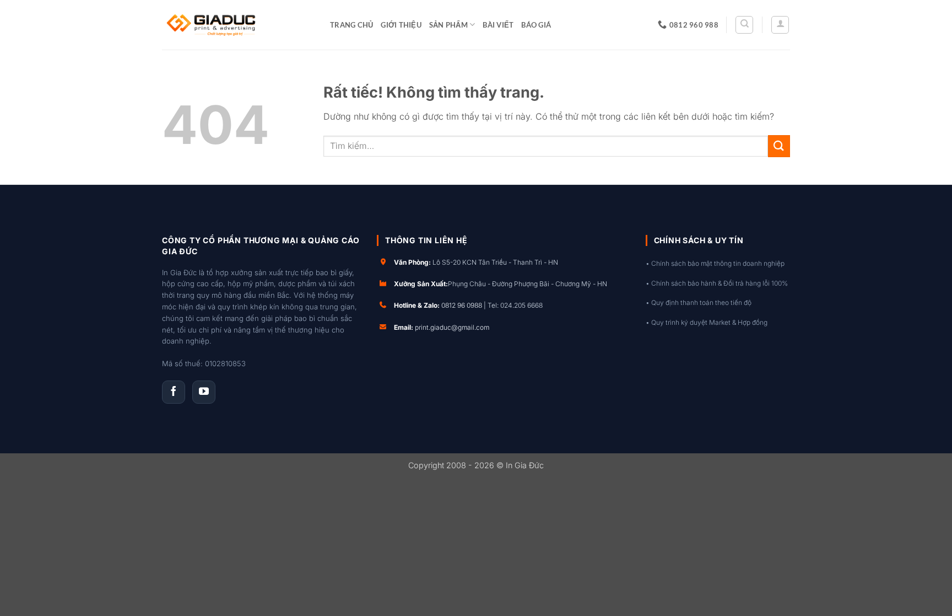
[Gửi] (779, 146)
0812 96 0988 (461, 305)
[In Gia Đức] (237, 25)
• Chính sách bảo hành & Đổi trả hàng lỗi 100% (717, 283)
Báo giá (536, 24)
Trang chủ (351, 24)
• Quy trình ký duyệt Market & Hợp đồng (706, 322)
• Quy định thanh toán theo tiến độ (698, 302)
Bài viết (498, 24)
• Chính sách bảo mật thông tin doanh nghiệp (715, 263)
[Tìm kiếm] (744, 25)
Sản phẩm (448, 24)
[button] (780, 25)
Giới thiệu (401, 24)
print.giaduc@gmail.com (452, 327)
